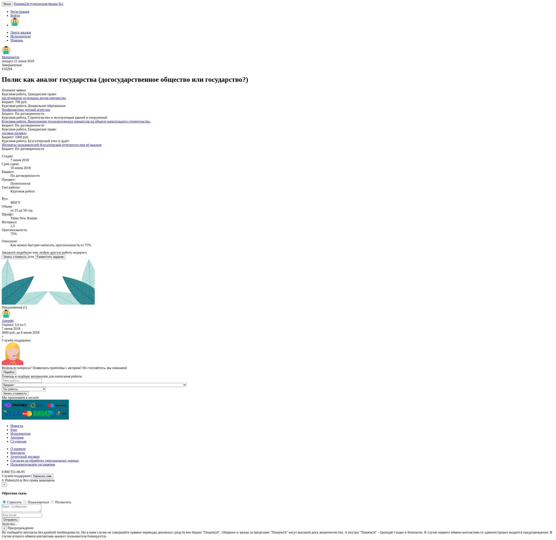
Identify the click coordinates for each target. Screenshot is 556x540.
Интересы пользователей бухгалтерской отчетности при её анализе (51, 145)
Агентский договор (25, 456)
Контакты (17, 453)
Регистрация (19, 11)
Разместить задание (50, 256)
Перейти (8, 372)
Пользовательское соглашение (32, 464)
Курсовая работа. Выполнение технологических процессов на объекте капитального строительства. (76, 121)
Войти (15, 15)
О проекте (18, 449)
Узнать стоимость (15, 256)
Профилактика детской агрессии (26, 110)
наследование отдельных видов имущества (34, 98)
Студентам (18, 441)
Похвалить (62, 502)
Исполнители (20, 36)
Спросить (14, 502)
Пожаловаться (38, 502)
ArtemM (7, 321)
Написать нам (42, 476)
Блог (13, 430)
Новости (16, 426)
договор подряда (14, 133)
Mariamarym (10, 57)
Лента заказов (20, 32)
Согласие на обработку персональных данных (44, 460)
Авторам (16, 437)
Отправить (10, 519)
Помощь (16, 40)
